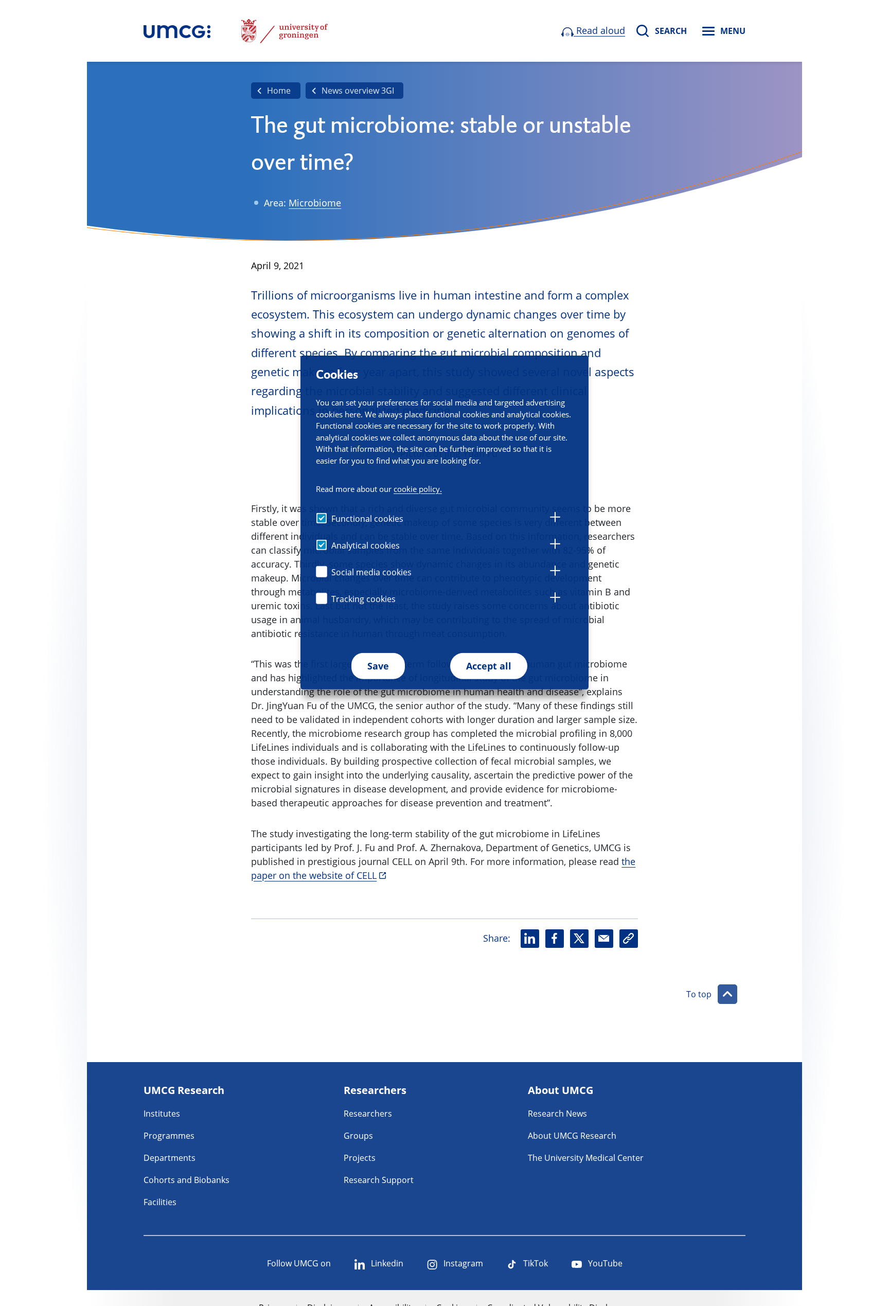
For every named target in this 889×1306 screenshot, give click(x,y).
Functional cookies (367, 518)
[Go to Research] (177, 31)
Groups (358, 1135)
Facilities (160, 1202)
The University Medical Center (586, 1157)
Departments (169, 1157)
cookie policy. (418, 488)
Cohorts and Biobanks (186, 1180)
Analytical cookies (365, 545)
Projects (360, 1157)
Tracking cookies (363, 598)
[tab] (555, 518)
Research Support (379, 1180)
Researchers (368, 1113)
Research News (557, 1113)
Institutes (162, 1113)
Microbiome (315, 203)
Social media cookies (371, 571)
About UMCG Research (572, 1135)
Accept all (488, 665)
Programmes (169, 1135)
